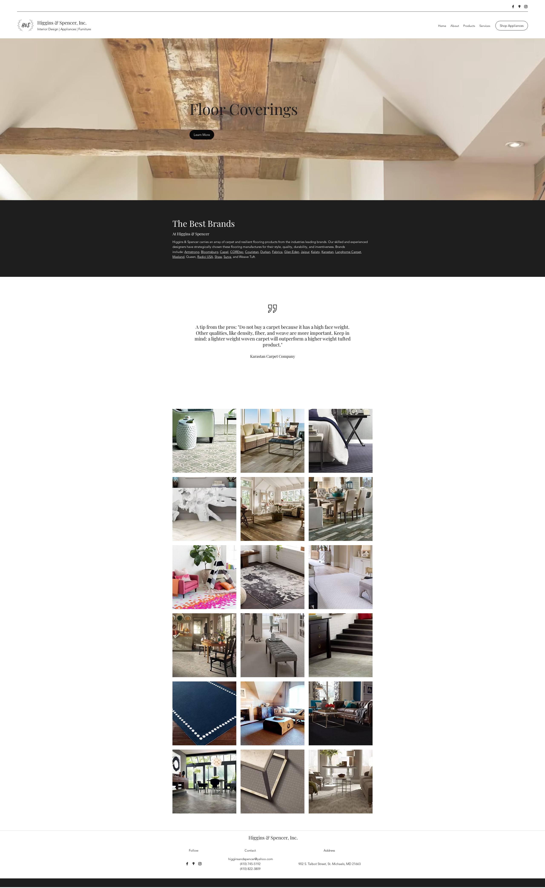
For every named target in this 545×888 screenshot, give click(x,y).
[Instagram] (526, 6)
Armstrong (191, 252)
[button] (204, 441)
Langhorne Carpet (348, 252)
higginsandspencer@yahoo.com (250, 859)
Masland (178, 257)
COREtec (236, 252)
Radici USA (205, 257)
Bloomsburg (209, 252)
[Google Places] (519, 6)
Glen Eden (291, 252)
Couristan (252, 252)
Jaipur (305, 252)
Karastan (327, 252)
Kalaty (315, 252)
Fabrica (277, 252)
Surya (227, 257)
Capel (224, 252)
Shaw (218, 257)
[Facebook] (513, 6)
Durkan (265, 252)
